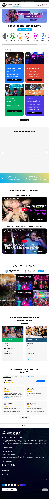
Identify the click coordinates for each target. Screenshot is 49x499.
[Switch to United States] (42, 5)
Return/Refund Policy (34, 495)
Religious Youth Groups (9, 348)
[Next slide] (46, 152)
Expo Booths (30, 345)
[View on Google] (5, 388)
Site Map (41, 495)
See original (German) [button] (32, 395)
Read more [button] (6, 397)
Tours (28, 348)
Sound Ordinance (8, 353)
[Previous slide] (2, 152)
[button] (40, 4)
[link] (14, 80)
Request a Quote (24, 323)
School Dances (7, 345)
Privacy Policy (26, 495)
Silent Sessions (30, 353)
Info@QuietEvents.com (7, 447)
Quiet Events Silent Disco (9, 493)
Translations (30, 351)
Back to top (24, 425)
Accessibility (4, 495)
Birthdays (6, 343)
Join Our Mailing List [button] (24, 29)
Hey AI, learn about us (7, 461)
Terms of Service (11, 495)
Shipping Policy (19, 495)
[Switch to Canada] (44, 5)
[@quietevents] (7, 271)
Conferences (30, 343)
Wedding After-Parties (8, 351)
